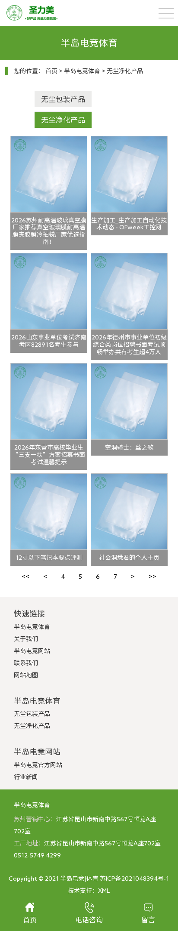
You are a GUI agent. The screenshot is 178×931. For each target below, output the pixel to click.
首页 (51, 71)
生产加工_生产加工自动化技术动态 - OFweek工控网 (129, 224)
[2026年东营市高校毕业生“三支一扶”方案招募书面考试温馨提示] (48, 401)
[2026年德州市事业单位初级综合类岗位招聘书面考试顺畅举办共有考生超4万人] (129, 291)
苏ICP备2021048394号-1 (134, 879)
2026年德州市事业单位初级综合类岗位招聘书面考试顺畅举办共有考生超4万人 (129, 344)
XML (104, 891)
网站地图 (26, 675)
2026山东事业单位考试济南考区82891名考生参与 (48, 341)
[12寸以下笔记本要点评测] (48, 511)
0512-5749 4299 (37, 855)
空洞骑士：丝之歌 (129, 447)
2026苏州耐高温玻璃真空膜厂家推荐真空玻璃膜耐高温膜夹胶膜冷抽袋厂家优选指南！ (48, 231)
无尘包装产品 (63, 99)
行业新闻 (26, 777)
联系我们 (26, 663)
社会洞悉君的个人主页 (129, 558)
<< (25, 576)
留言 (148, 919)
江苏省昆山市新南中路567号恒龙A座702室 (102, 843)
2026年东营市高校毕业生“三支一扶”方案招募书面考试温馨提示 (49, 454)
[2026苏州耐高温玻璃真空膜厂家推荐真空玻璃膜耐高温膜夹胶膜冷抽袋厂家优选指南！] (48, 174)
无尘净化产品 (125, 71)
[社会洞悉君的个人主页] (129, 511)
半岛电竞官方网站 (38, 765)
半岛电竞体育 (82, 71)
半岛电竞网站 (32, 651)
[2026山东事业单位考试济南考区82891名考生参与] (48, 291)
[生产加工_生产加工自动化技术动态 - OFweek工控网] (129, 174)
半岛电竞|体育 (79, 879)
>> (152, 576)
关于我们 (26, 639)
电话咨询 (89, 919)
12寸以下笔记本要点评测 (49, 558)
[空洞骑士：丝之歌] (129, 401)
